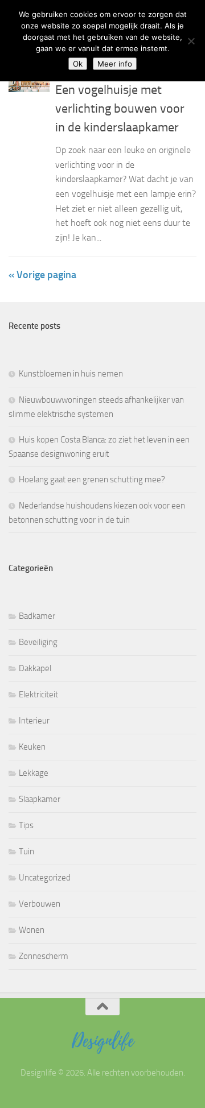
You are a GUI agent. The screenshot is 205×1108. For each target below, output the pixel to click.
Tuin (26, 851)
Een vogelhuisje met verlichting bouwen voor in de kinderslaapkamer (119, 108)
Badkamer (37, 616)
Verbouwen (39, 904)
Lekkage (33, 773)
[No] (190, 41)
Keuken (32, 747)
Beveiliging (38, 642)
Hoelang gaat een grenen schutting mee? (92, 479)
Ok (78, 63)
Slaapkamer (39, 799)
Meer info (114, 63)
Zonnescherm (43, 956)
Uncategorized (45, 878)
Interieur (34, 721)
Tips (26, 825)
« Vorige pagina (42, 274)
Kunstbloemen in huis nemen (71, 374)
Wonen (31, 930)
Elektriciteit (38, 694)
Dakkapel (35, 668)
